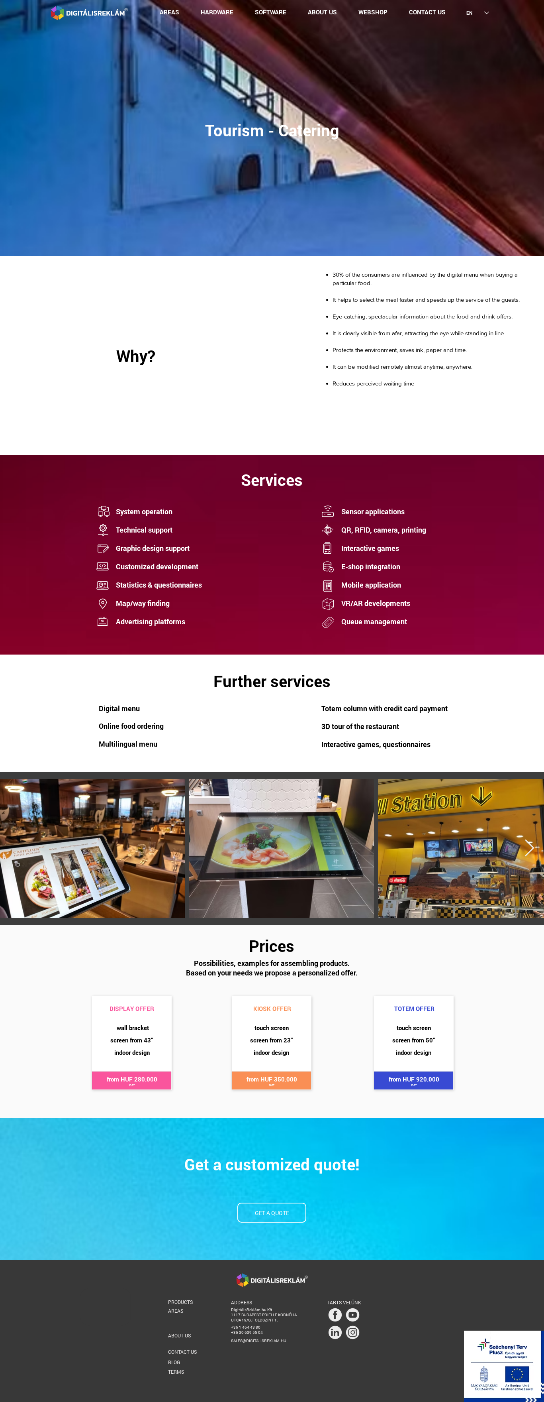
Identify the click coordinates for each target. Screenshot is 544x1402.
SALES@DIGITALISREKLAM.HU (258, 1340)
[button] (169, 12)
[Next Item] (529, 849)
